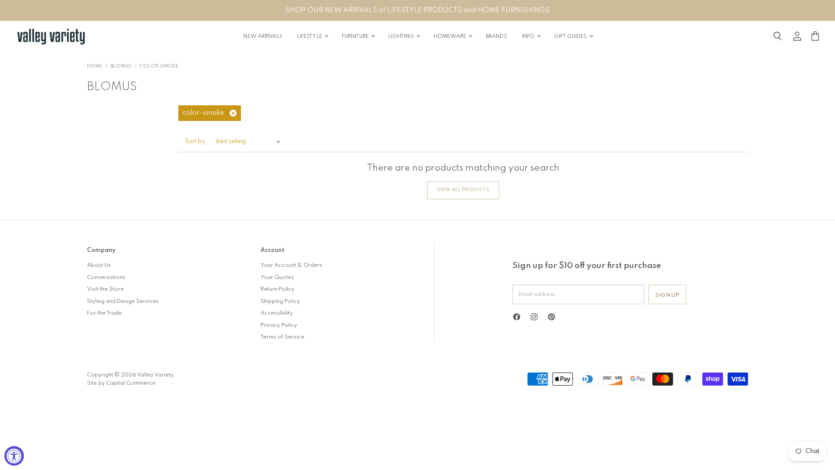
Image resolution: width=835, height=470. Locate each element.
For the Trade (104, 313)
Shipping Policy (280, 301)
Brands (496, 36)
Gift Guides (571, 36)
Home (94, 66)
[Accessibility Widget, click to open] (14, 456)
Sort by (195, 141)
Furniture (356, 36)
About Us (99, 265)
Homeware (451, 36)
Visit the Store (105, 289)
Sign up (667, 295)
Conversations (106, 277)
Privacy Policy (279, 325)
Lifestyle (310, 36)
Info (529, 36)
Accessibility (277, 313)
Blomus (120, 66)
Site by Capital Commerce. (122, 383)
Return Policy (277, 289)
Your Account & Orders (291, 265)
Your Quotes (277, 277)
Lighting (401, 36)
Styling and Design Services (123, 301)
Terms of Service (282, 337)
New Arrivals (262, 36)
